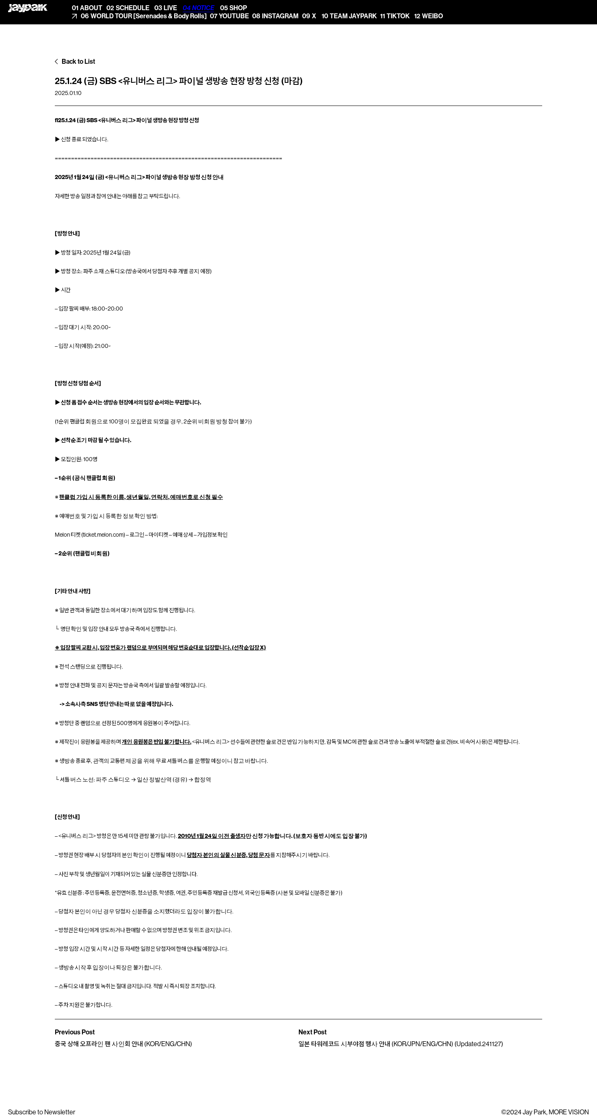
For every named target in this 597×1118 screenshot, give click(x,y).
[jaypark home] (28, 8)
